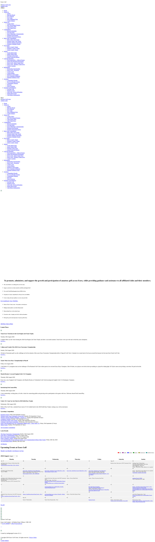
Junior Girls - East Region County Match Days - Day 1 (55, 470)
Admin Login (4, 6)
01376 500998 (5, 523)
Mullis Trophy (4, 425)
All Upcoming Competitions (8, 427)
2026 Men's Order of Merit (7, 324)
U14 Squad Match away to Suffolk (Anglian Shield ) (54, 483)
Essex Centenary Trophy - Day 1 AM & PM (31, 473)
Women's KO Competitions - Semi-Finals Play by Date (142, 500)
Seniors (130, 452)
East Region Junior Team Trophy (9, 420)
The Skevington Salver (6, 441)
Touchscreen (142, 452)
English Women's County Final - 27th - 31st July (10, 465)
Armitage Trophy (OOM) (137, 478)
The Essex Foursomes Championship (10, 434)
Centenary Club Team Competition (9, 422)
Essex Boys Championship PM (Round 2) (96, 487)
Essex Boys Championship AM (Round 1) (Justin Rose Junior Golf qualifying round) (99, 490)
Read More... (3, 341)
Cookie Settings (5, 540)
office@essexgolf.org (16, 523)
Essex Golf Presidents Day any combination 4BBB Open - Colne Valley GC (20, 423)
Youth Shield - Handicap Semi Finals (139, 472)
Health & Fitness (150, 452)
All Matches (4, 444)
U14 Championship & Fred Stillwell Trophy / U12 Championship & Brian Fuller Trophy (23, 439)
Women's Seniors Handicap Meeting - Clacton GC (13, 417)
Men (120, 452)
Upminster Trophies (6, 419)
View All (2, 505)
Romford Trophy (5, 414)
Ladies (125, 452)
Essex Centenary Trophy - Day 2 (51, 471)
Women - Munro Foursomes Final (138, 501)
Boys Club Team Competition (8, 437)
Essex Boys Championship (8, 435)
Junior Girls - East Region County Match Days (31, 470)
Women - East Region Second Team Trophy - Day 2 (10, 496)
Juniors (135, 452)
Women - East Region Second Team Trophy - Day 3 (32, 494)
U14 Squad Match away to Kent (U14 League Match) (142, 488)
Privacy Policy (33, 537)
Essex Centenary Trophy (7, 438)
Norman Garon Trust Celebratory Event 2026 (12, 416)
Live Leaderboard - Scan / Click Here (9, 301)
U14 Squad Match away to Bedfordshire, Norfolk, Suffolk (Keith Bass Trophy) (54, 487)
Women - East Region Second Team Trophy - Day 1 (142, 486)
